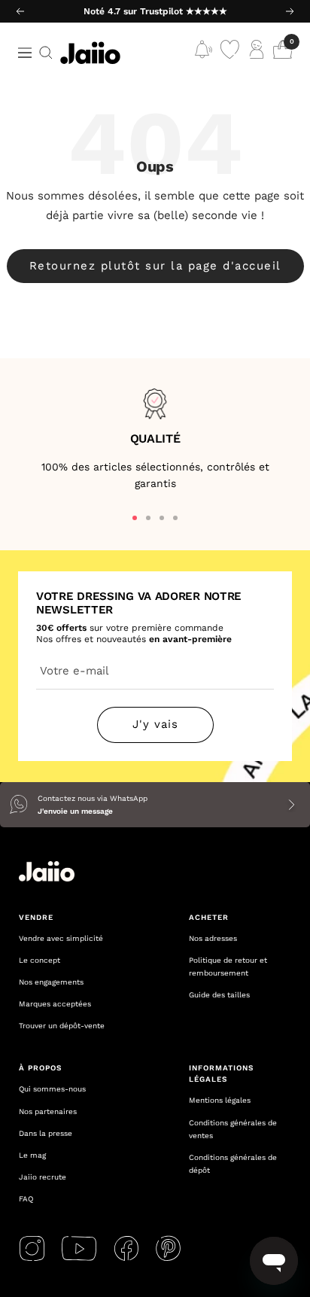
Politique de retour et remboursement (228, 966)
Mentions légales (220, 1100)
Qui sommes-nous (52, 1089)
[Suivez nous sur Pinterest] (168, 1248)
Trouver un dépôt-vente (62, 1025)
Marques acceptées (55, 1004)
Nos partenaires (48, 1111)
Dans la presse (45, 1133)
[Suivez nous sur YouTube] (79, 1248)
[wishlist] (229, 52)
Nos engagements (51, 982)
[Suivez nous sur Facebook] (126, 1248)
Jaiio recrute (42, 1177)
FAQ (26, 1199)
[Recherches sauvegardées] (203, 52)
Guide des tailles (219, 995)
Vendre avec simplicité (61, 938)
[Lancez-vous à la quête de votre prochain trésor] (46, 52)
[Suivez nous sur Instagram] (32, 1248)
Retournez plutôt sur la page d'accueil (155, 265)
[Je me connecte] (256, 52)
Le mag (32, 1155)
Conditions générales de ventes (233, 1129)
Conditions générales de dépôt (233, 1163)
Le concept (39, 960)
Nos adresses (213, 938)
